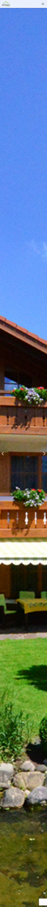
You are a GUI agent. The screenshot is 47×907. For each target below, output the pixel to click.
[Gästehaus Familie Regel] (7, 4)
